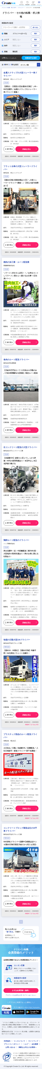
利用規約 (7, 1041)
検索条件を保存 (31, 58)
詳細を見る (27, 149)
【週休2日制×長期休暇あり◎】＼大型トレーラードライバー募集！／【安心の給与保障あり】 (21, 183)
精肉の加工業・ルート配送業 (16, 262)
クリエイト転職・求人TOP (9, 7)
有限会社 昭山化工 (10, 741)
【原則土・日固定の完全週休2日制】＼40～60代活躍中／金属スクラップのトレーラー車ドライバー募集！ (21, 89)
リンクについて (19, 1041)
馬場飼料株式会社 (9, 265)
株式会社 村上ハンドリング (13, 79)
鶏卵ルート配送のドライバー (16, 540)
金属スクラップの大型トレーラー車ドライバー (20, 74)
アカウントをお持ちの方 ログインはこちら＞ (21, 995)
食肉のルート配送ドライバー (16, 359)
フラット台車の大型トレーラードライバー (20, 167)
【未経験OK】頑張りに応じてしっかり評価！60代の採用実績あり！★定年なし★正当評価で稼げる (20, 461)
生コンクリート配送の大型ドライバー (20, 447)
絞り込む (35, 27)
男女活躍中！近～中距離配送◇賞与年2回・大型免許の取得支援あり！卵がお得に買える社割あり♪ (21, 553)
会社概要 (35, 1044)
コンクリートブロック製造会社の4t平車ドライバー (20, 829)
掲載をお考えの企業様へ (28, 1047)
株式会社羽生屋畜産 (10, 363)
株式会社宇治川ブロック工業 (13, 643)
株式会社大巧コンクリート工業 (13, 451)
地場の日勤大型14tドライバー (17, 640)
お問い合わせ (10, 1047)
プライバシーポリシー (12, 1044)
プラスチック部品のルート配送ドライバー (20, 735)
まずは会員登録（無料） (21, 990)
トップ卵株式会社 (9, 543)
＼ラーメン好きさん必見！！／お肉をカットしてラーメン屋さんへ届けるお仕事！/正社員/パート (21, 275)
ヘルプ (25, 1044)
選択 (35, 33)
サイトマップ (33, 1041)
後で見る (10, 149)
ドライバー (21, 7)
